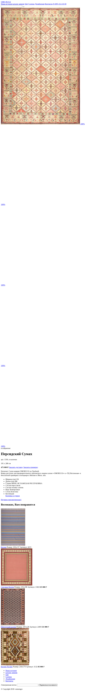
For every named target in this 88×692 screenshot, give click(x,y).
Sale (26, 4)
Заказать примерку (30, 467)
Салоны (31, 4)
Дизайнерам (39, 4)
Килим (3, 547)
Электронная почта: (8, 685)
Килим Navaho (6, 667)
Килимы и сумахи (13, 496)
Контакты (49, 4)
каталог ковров (18, 4)
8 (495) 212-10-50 (59, 4)
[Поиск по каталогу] (23, 6)
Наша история (6, 4)
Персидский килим (8, 627)
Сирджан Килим (7, 587)
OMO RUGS (6, 2)
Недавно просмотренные (11, 500)
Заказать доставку (16, 467)
